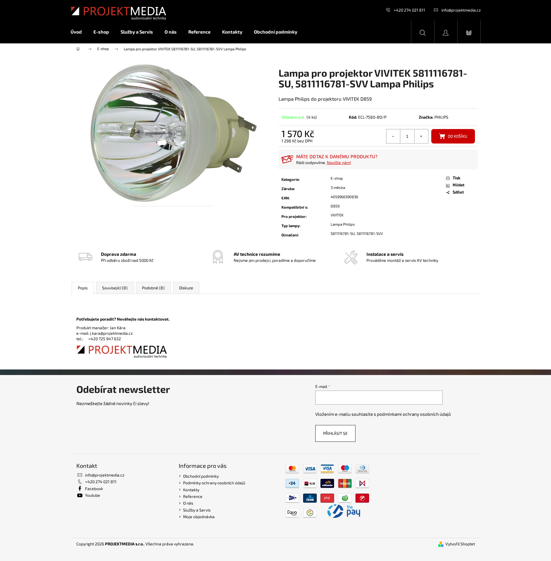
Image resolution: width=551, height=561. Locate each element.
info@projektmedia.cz (461, 10)
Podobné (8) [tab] (153, 287)
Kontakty (191, 489)
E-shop (337, 178)
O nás (188, 503)
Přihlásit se (335, 433)
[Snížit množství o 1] (393, 136)
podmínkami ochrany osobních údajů (414, 414)
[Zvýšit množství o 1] (421, 136)
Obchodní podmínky (201, 476)
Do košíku (457, 136)
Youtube (92, 495)
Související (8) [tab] (115, 287)
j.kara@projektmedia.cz (111, 333)
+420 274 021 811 (409, 10)
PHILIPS (441, 117)
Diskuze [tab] (186, 287)
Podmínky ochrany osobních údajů (214, 482)
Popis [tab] (83, 287)
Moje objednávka (199, 516)
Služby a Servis (197, 509)
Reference (192, 496)
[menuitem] (79, 31)
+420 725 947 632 (104, 338)
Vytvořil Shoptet (460, 543)
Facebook (94, 488)
